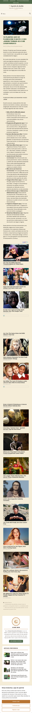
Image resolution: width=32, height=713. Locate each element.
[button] (30, 13)
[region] (16, 699)
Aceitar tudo (16, 701)
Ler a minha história (16, 641)
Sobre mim (5, 0)
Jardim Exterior (8, 602)
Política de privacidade (23, 0)
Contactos (12, 0)
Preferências (16, 705)
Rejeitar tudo (16, 709)
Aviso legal (16, 2)
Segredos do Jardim (17, 6)
